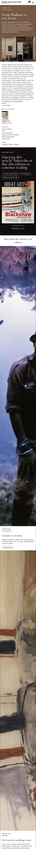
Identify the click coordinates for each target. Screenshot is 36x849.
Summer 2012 (6, 8)
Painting (5, 835)
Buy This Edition (25, 174)
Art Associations (7, 129)
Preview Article (7, 547)
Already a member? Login (10, 177)
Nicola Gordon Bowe (8, 137)
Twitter (11, 144)
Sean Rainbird (6, 105)
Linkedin (16, 144)
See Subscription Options (10, 174)
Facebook (5, 144)
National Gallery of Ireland (10, 135)
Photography (6, 531)
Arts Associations (7, 133)
